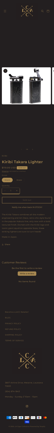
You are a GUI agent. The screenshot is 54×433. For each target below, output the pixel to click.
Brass (21, 180)
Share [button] (7, 244)
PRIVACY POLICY (13, 323)
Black (9, 180)
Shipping (5, 171)
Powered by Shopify (37, 426)
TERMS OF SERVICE (14, 340)
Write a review (27, 273)
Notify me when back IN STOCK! (27, 207)
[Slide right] (32, 149)
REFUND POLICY (13, 329)
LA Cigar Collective (22, 426)
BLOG (8, 318)
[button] (5, 11)
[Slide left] (21, 149)
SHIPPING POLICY (13, 335)
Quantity (6, 186)
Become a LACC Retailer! (17, 312)
